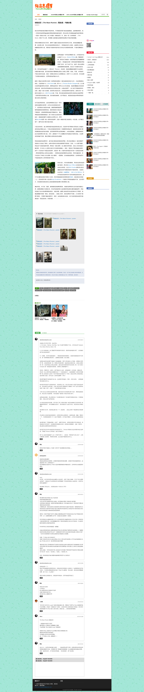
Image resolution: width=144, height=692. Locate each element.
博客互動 (98, 75)
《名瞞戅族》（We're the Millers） (73, 172)
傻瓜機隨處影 (98, 70)
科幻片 (65, 288)
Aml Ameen (51, 83)
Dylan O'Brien (71, 57)
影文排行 (97, 104)
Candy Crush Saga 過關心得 (98, 57)
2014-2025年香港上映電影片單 (75, 14)
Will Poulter (49, 93)
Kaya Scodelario (56, 179)
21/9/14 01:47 (80, 455)
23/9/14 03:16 (80, 494)
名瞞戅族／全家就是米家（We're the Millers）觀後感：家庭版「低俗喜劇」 (58, 319)
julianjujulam (43, 455)
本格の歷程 (98, 90)
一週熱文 (90, 104)
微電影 (98, 77)
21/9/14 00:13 (80, 339)
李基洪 (39, 19)
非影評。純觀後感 (58, 288)
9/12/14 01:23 (80, 601)
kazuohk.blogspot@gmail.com (43, 687)
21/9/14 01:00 (80, 444)
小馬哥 (41, 601)
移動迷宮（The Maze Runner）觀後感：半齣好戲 (42, 318)
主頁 (38, 14)
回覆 (41, 439)
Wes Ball (39, 119)
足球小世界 (98, 67)
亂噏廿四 (98, 72)
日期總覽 (105, 104)
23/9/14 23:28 (80, 563)
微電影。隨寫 (98, 87)
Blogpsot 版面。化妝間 (98, 82)
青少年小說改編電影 (48, 288)
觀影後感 (45, 14)
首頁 (36, 19)
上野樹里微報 (98, 64)
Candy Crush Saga (92, 14)
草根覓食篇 (98, 85)
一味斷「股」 (98, 93)
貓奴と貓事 (98, 80)
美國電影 (70, 288)
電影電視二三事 (98, 62)
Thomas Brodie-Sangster (70, 83)
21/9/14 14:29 (80, 474)
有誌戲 (71, 689)
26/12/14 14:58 (80, 616)
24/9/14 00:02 (80, 583)
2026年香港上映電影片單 (57, 14)
